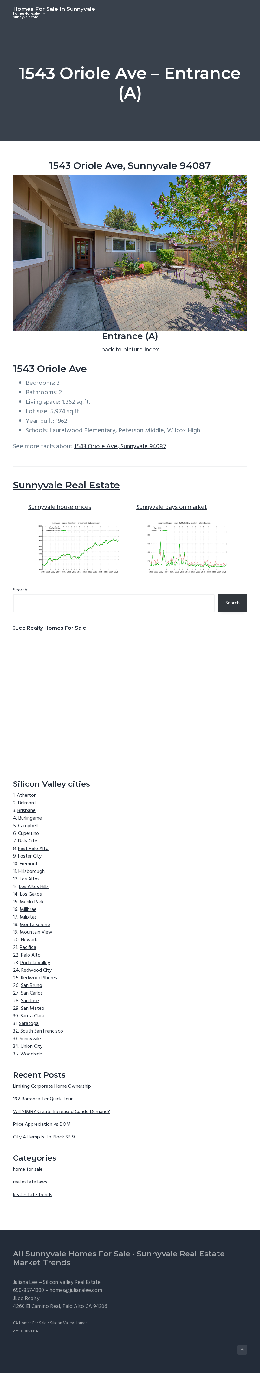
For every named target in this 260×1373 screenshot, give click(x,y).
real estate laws (30, 1182)
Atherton (26, 795)
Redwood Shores (39, 978)
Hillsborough (31, 871)
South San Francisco (41, 1031)
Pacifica (28, 948)
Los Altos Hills (34, 887)
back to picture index (130, 350)
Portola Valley (35, 963)
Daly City (27, 841)
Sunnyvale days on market (171, 507)
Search (20, 590)
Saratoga (29, 1024)
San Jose (30, 1001)
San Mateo (32, 1008)
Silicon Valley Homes (68, 1323)
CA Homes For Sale (30, 1323)
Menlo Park (31, 902)
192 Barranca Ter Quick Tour (43, 1099)
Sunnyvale (30, 1039)
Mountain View (36, 932)
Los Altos (30, 879)
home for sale (27, 1169)
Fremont (29, 864)
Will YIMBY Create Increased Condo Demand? (61, 1112)
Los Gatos (31, 894)
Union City (31, 1046)
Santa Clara (32, 1016)
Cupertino (28, 833)
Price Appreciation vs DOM (42, 1124)
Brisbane (26, 811)
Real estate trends (32, 1195)
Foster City (30, 856)
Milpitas (28, 917)
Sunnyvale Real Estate (66, 485)
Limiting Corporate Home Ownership (52, 1086)
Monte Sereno (35, 925)
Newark (29, 940)
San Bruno (31, 986)
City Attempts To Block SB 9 (44, 1137)
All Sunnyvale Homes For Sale (71, 1253)
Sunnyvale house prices (59, 507)
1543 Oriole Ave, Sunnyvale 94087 (120, 447)
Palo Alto (31, 955)
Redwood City (36, 970)
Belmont (27, 803)
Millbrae (28, 910)
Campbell (28, 826)
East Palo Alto (33, 849)
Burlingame (30, 818)
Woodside (31, 1054)
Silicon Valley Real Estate (72, 1282)
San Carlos (32, 993)
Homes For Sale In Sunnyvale (54, 9)
